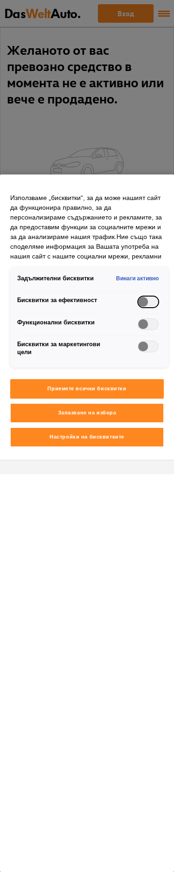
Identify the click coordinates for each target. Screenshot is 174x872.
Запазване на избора (87, 412)
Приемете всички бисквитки (86, 388)
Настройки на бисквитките (87, 436)
